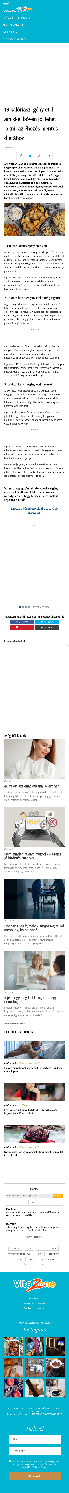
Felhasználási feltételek (34, 1303)
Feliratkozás (34, 1476)
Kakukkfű (11, 1209)
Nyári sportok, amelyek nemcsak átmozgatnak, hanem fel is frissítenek (33, 1153)
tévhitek (27, 1264)
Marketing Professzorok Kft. (46, 1414)
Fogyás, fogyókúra (14, 10)
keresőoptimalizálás (49, 1408)
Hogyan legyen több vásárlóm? (34, 1322)
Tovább (28, 1215)
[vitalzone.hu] (24, 9)
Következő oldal (41, 607)
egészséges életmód (47, 1249)
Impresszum (34, 1298)
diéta (29, 1249)
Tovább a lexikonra (34, 1237)
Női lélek (8, 32)
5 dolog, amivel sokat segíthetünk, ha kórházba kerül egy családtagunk (33, 1069)
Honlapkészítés (16, 1408)
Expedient (34, 1411)
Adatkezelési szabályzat (34, 1308)
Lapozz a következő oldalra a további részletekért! (34, 510)
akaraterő (15, 1249)
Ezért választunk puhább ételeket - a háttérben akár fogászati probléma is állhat (30, 1111)
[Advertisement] (34, 66)
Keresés (58, 1195)
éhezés (39, 1254)
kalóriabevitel (47, 1259)
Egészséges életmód (15, 17)
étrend (30, 1259)
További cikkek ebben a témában (14, 1024)
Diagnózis (11, 1223)
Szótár (34, 1188)
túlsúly (40, 1264)
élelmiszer (54, 1254)
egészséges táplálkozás (19, 1254)
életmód (17, 1259)
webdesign (31, 1408)
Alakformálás (11, 24)
